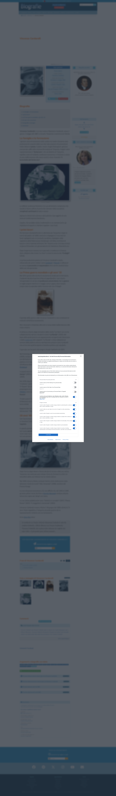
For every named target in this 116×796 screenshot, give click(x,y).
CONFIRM (48, 434)
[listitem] (58, 379)
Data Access (58, 439)
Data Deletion (50, 439)
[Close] (81, 356)
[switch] (74, 382)
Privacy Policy (66, 439)
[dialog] (58, 398)
